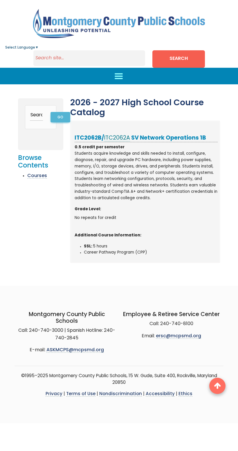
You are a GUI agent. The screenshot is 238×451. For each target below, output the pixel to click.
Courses (37, 176)
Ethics (185, 394)
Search (179, 58)
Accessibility (160, 394)
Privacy (54, 394)
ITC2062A (117, 138)
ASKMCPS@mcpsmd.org (75, 350)
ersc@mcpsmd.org (178, 336)
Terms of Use (80, 394)
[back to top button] (217, 386)
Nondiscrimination (120, 394)
